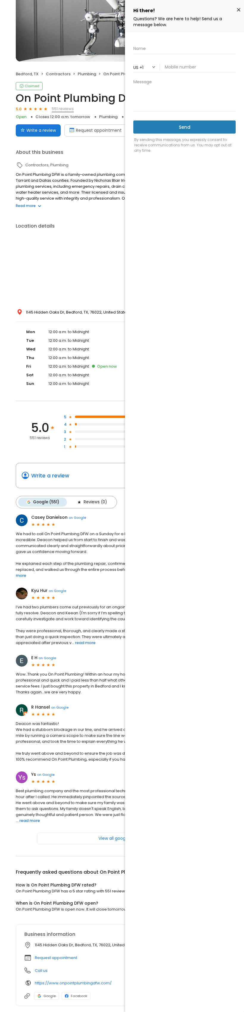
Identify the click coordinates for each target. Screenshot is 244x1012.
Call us (41, 970)
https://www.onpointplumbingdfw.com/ (73, 983)
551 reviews (63, 109)
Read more (26, 205)
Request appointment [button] (56, 958)
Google (49, 996)
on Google (77, 517)
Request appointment (99, 130)
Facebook (79, 996)
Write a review (41, 130)
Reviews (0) (95, 502)
